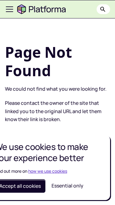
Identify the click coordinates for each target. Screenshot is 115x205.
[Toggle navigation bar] (9, 9)
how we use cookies (47, 171)
